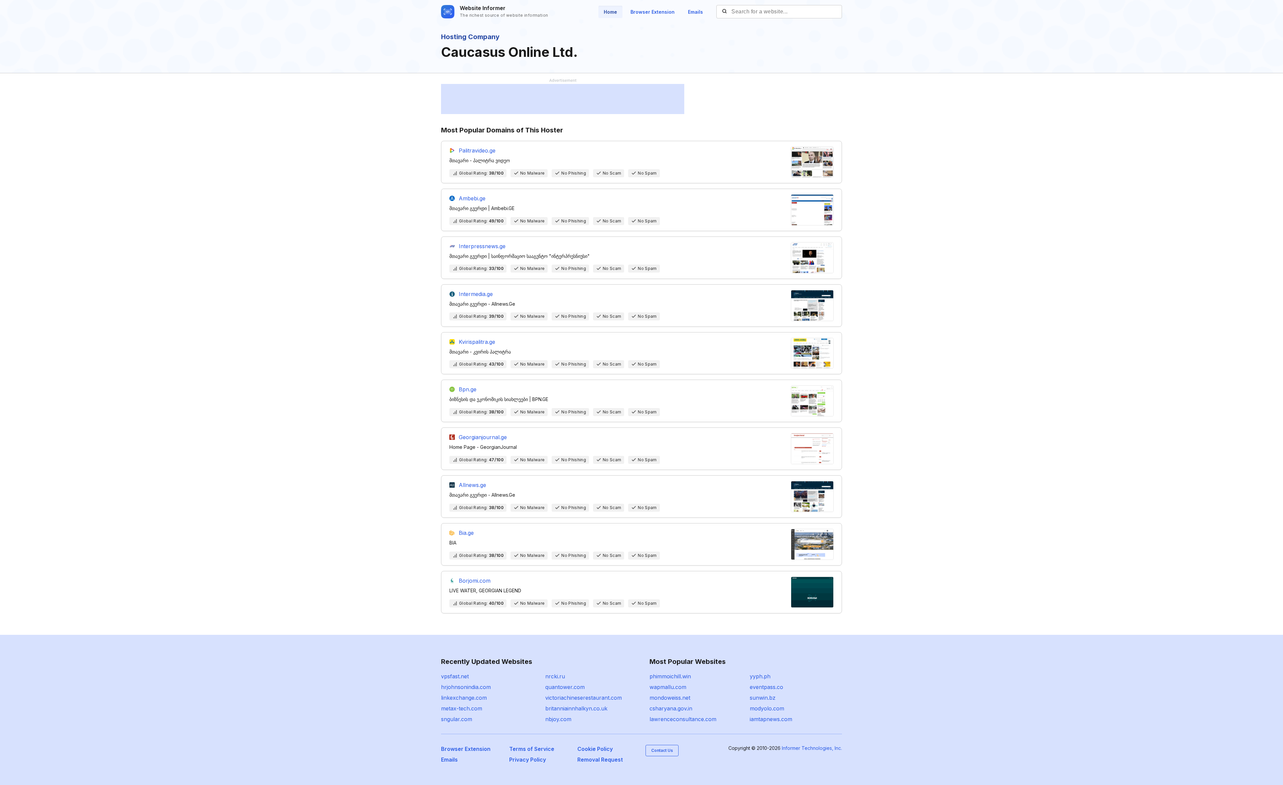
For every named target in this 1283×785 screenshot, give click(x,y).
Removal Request (600, 759)
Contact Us (662, 750)
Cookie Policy (595, 749)
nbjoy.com (558, 719)
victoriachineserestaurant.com (583, 697)
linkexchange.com (464, 697)
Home (610, 12)
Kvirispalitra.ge (477, 341)
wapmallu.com (668, 687)
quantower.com (565, 687)
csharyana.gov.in (671, 708)
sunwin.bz (762, 697)
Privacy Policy (527, 759)
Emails (695, 12)
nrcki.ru (555, 676)
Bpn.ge (467, 389)
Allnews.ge (472, 485)
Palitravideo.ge (477, 150)
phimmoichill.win (670, 676)
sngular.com (456, 719)
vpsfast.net (455, 676)
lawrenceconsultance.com (683, 719)
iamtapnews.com (771, 719)
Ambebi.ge (472, 198)
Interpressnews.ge (482, 246)
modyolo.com (767, 708)
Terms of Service (531, 749)
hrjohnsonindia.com (466, 687)
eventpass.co (766, 687)
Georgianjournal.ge (483, 437)
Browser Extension (652, 12)
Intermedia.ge (476, 294)
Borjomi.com (474, 580)
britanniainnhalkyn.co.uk (576, 708)
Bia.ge (466, 532)
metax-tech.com (461, 708)
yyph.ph (760, 676)
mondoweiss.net (670, 697)
